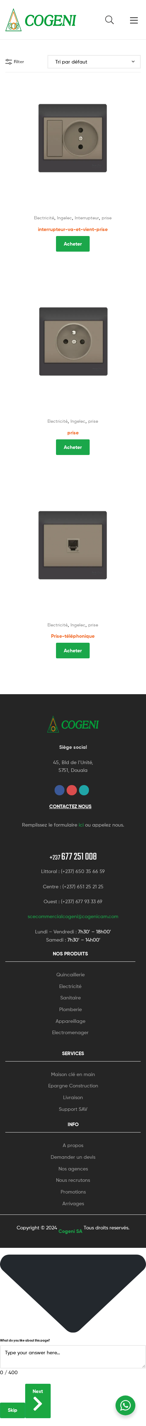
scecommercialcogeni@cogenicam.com (73, 916)
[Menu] (135, 19)
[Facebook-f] (60, 790)
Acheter (73, 244)
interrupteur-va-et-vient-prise (73, 229)
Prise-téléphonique (73, 636)
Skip (12, 1410)
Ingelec (64, 217)
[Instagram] (72, 790)
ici (81, 825)
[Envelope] (84, 790)
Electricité (44, 217)
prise (107, 217)
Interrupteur (87, 217)
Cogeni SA (70, 1231)
